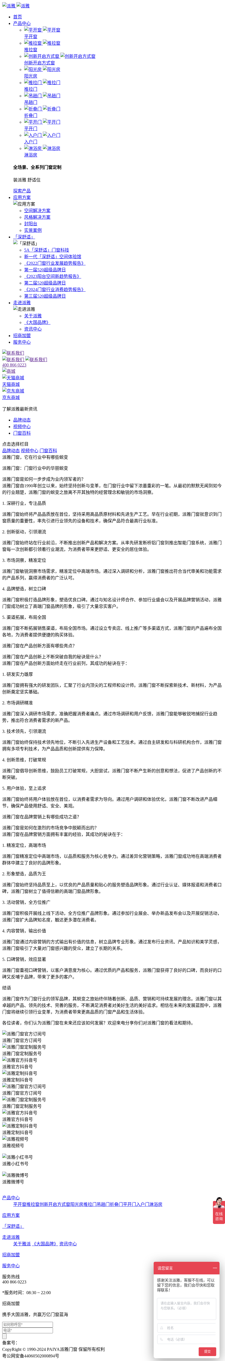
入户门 (142, 1204)
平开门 (129, 1204)
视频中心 (22, 426)
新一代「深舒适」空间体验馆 (52, 256)
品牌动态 (22, 420)
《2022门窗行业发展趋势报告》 (55, 263)
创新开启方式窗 (55, 1204)
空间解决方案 (37, 210)
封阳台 (30, 223)
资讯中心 (33, 329)
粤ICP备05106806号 (38, 1342)
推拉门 (90, 1204)
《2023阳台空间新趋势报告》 (52, 276)
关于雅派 (22, 1244)
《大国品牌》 (37, 322)
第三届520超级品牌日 (45, 296)
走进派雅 (22, 302)
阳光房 (76, 1204)
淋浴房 (155, 1204)
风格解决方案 (37, 217)
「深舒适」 (24, 237)
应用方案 (22, 197)
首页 (17, 17)
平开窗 (19, 1204)
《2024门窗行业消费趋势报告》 (55, 289)
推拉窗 (33, 1204)
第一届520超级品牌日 (45, 269)
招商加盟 (22, 335)
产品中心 (22, 23)
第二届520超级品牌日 (45, 283)
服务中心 (22, 342)
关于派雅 (33, 316)
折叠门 (116, 1204)
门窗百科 (22, 433)
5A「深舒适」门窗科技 (46, 250)
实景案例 (33, 230)
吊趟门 (103, 1204)
